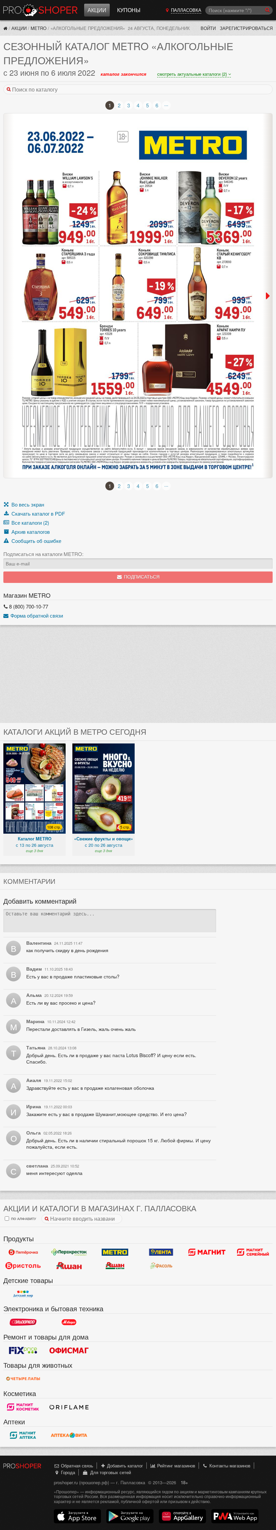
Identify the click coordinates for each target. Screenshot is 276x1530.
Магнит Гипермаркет (253, 1252)
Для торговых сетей (109, 1472)
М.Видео (69, 1322)
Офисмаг (69, 1350)
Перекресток (69, 1252)
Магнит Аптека (23, 1435)
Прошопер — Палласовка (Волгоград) (40, 10)
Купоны (128, 10)
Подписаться (141, 577)
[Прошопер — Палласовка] (5, 28)
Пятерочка (23, 1252)
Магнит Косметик (23, 1407)
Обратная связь (76, 1465)
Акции (97, 10)
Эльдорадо (23, 1322)
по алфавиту (23, 1218)
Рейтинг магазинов (175, 1465)
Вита (69, 1435)
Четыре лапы (23, 1378)
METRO (38, 28)
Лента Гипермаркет (161, 1252)
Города (67, 1472)
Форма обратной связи (36, 615)
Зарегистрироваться (246, 28)
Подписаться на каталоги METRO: (43, 554)
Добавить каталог (124, 1465)
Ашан (69, 1265)
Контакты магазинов (229, 1465)
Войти (208, 28)
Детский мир (23, 1293)
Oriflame (69, 1407)
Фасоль (161, 1265)
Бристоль (23, 1265)
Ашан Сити (115, 1265)
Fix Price (23, 1350)
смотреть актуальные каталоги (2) (192, 74)
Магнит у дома (207, 1252)
